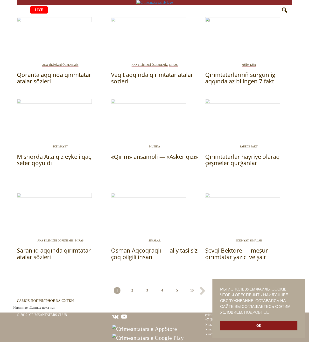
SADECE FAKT (249, 146)
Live (39, 10)
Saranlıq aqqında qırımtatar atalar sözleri (54, 253)
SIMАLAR (154, 240)
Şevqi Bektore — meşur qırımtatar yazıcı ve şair (236, 253)
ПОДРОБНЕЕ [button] (256, 312)
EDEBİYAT (242, 240)
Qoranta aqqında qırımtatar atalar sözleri (54, 78)
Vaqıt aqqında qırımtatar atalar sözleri (152, 78)
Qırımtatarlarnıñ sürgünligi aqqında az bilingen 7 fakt (241, 78)
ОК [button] (258, 325)
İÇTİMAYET (60, 146)
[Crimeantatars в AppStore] (144, 328)
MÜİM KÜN (249, 64)
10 (192, 290)
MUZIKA (154, 146)
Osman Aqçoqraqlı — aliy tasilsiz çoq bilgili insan (154, 253)
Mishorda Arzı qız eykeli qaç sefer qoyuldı (54, 160)
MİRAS (173, 64)
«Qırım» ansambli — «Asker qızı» (154, 156)
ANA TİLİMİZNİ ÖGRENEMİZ (60, 64)
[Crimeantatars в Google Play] (148, 337)
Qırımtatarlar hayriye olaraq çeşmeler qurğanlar (242, 160)
